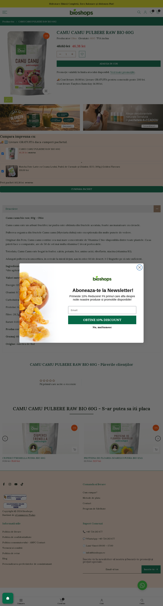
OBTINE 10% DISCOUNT (102, 320)
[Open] (7, 598)
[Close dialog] (139, 267)
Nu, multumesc (102, 327)
